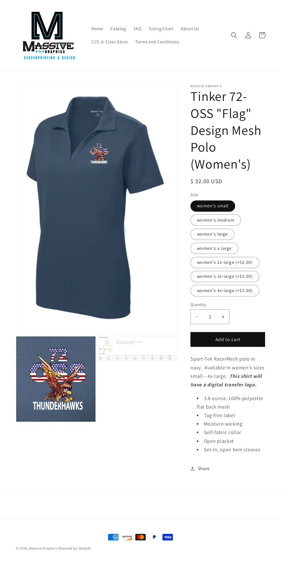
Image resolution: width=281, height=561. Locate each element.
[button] (234, 35)
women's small (213, 206)
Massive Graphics (43, 548)
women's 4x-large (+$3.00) (225, 290)
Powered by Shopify (74, 548)
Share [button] (203, 468)
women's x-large (214, 248)
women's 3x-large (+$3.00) (225, 276)
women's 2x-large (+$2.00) (225, 262)
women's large (212, 234)
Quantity (198, 304)
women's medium (215, 220)
